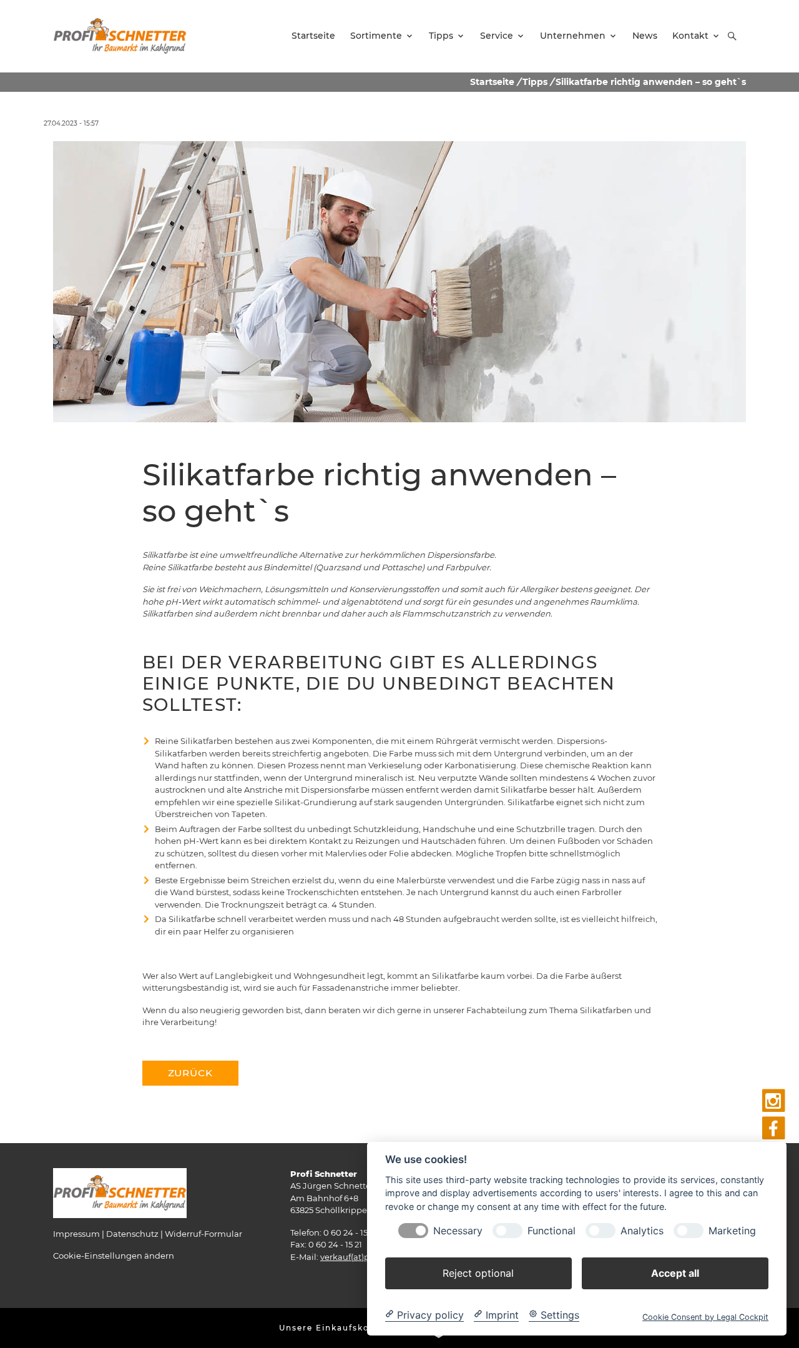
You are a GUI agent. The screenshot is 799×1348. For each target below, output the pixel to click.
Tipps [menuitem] (441, 35)
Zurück (190, 1073)
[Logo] (120, 35)
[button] (732, 36)
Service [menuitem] (496, 35)
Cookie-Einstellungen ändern (113, 1256)
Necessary (458, 1230)
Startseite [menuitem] (313, 35)
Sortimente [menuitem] (376, 35)
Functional (551, 1230)
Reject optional (478, 1272)
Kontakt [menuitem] (690, 35)
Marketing (732, 1230)
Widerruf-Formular (203, 1234)
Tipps (534, 81)
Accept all (675, 1272)
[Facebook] (773, 1128)
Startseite (492, 81)
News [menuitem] (644, 35)
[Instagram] (773, 1101)
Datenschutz (132, 1234)
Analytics (642, 1230)
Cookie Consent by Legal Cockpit (705, 1316)
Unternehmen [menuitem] (572, 35)
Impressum (76, 1234)
